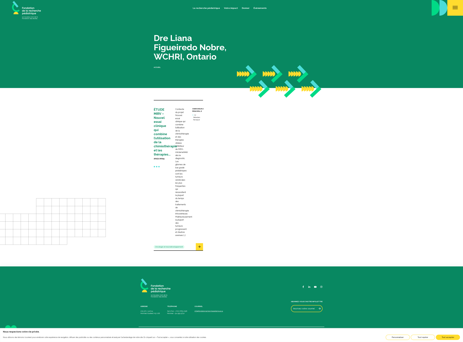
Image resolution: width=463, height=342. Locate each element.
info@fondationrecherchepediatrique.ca (208, 311)
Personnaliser (398, 337)
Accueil (157, 67)
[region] (231, 335)
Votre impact (231, 8)
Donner (245, 8)
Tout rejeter (423, 337)
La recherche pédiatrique (206, 8)
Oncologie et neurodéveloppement (169, 247)
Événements (260, 8)
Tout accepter (448, 337)
